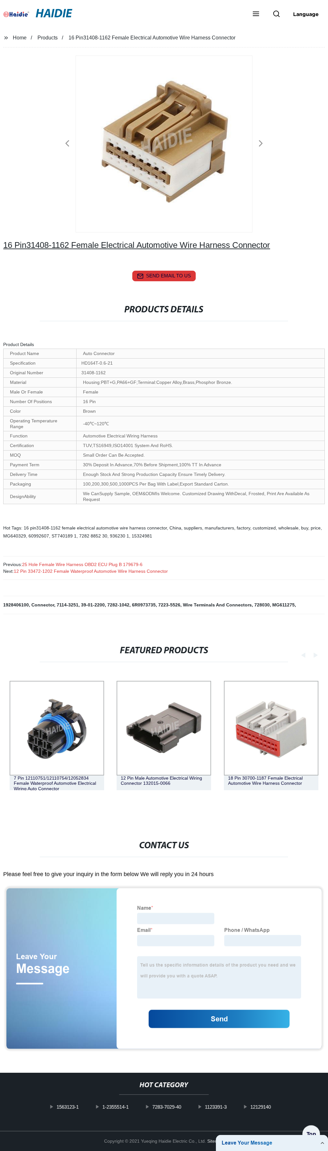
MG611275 (283, 604)
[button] (256, 14)
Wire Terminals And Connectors (217, 604)
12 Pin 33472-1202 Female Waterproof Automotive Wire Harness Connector (91, 571)
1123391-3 (216, 1107)
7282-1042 (118, 604)
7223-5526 (169, 604)
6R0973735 (144, 604)
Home (20, 37)
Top (311, 1132)
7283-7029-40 (166, 1107)
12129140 (260, 1107)
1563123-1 (68, 1107)
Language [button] (306, 14)
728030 (262, 604)
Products (47, 37)
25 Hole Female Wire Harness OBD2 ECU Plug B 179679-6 (82, 564)
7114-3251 (67, 604)
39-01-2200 (93, 604)
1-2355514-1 (115, 1107)
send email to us (168, 275)
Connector (42, 604)
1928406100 (16, 604)
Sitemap (215, 1141)
